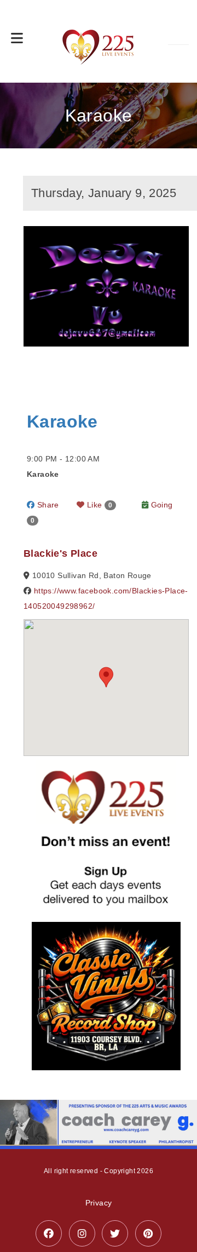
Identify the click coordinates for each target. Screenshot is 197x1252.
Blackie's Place (60, 553)
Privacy (98, 1202)
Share (46, 504)
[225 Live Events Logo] (99, 41)
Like (99, 504)
